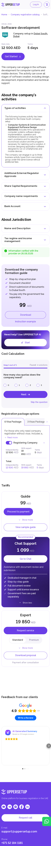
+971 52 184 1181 (12, 843)
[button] (2, 746)
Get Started (11, 56)
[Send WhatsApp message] (46, 821)
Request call (25, 817)
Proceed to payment (18, 511)
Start (27, 342)
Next (23, 394)
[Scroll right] (47, 421)
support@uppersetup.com (19, 831)
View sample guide (25, 527)
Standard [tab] (17, 640)
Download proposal (25, 655)
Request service (25, 630)
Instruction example (25, 321)
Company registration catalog (25, 14)
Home (4, 14)
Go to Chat (25, 558)
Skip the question (39, 402)
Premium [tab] (34, 640)
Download (25, 314)
